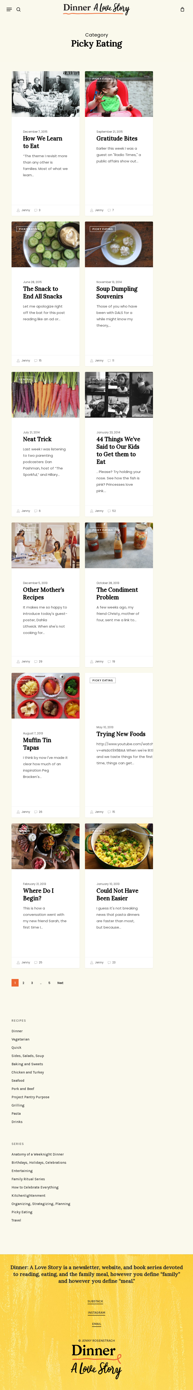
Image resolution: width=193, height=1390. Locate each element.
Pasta (97, 831)
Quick (16, 1047)
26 (40, 812)
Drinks (17, 1122)
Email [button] (96, 1324)
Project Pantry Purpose (30, 1097)
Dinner (24, 78)
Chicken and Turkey (28, 1072)
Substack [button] (95, 1301)
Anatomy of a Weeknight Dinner (38, 1154)
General (25, 379)
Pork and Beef (23, 1089)
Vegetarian (20, 1039)
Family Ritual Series (28, 1179)
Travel (16, 1220)
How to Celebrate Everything (35, 1187)
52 (114, 511)
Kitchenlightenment (28, 1195)
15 (40, 361)
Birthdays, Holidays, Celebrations (39, 1162)
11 (113, 361)
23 (114, 963)
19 (113, 662)
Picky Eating (102, 78)
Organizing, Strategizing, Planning (41, 1204)
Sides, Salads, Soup (28, 1056)
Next (60, 983)
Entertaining (22, 1171)
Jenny (25, 210)
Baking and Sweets (27, 1064)
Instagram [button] (96, 1313)
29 (40, 662)
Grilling (18, 1105)
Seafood (18, 1080)
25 (40, 963)
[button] (9, 9)
